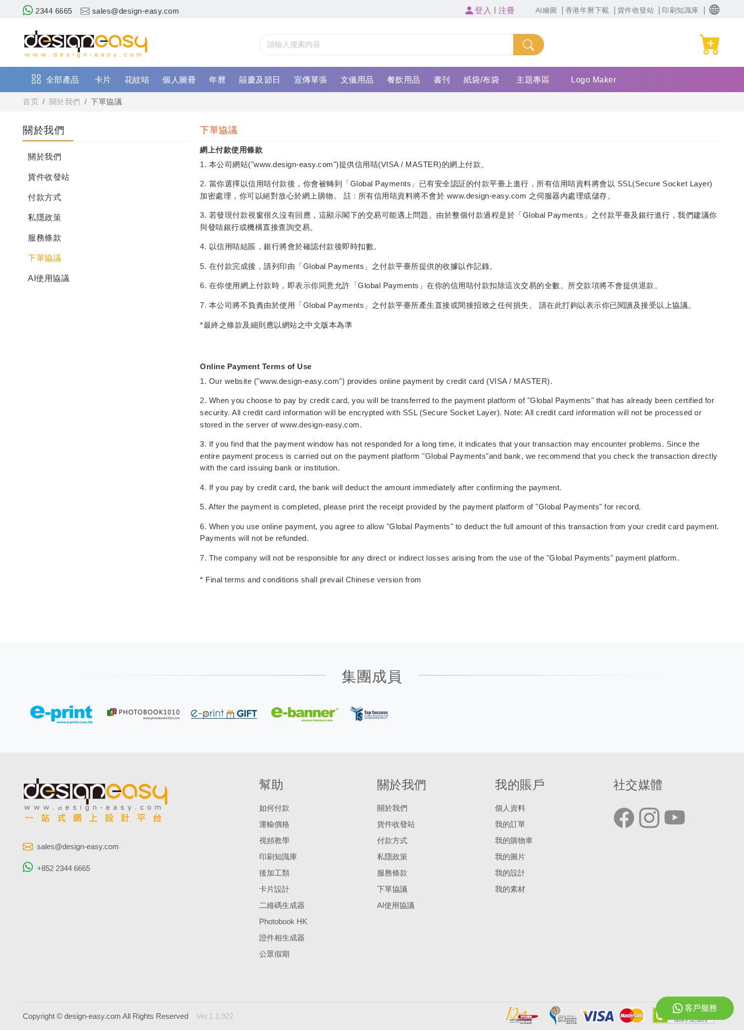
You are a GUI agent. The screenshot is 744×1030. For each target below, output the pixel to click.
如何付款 (274, 808)
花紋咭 (137, 79)
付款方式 (44, 197)
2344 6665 (52, 11)
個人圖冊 (179, 79)
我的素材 (510, 889)
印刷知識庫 (278, 857)
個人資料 (510, 808)
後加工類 (274, 873)
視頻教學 (274, 841)
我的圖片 (510, 857)
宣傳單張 (310, 79)
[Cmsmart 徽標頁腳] (96, 802)
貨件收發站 (49, 177)
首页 (30, 102)
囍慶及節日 (260, 79)
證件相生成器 (282, 938)
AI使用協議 (48, 278)
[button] (714, 10)
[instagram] (649, 818)
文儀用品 (357, 79)
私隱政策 (44, 217)
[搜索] (528, 44)
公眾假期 (274, 954)
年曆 (217, 79)
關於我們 (64, 102)
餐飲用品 (404, 79)
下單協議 (106, 102)
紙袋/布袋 (482, 79)
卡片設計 (274, 889)
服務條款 (44, 237)
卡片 (103, 79)
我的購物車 (514, 841)
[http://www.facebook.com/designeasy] (624, 818)
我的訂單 (510, 824)
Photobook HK (283, 922)
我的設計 (510, 873)
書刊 (442, 79)
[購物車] (710, 45)
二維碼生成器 (282, 905)
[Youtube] (674, 818)
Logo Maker (593, 79)
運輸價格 (274, 824)
